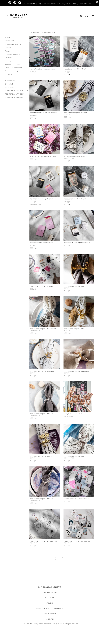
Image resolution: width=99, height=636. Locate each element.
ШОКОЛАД (9, 84)
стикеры (8, 76)
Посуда (7, 51)
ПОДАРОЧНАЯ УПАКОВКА (14, 94)
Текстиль (8, 57)
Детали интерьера (12, 71)
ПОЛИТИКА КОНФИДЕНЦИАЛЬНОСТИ (49, 608)
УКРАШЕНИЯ (9, 87)
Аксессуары (9, 61)
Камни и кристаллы (12, 64)
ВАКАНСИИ (49, 598)
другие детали (10, 80)
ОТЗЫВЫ (49, 603)
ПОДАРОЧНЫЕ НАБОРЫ (14, 97)
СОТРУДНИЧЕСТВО (49, 592)
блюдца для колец (11, 74)
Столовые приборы (12, 54)
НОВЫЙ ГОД (9, 41)
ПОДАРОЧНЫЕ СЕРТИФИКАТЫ (16, 91)
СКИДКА (8, 48)
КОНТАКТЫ (49, 619)
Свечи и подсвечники (13, 68)
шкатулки (8, 78)
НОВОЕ (7, 38)
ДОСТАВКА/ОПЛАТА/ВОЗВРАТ (49, 587)
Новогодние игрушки (13, 44)
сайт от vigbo (49, 630)
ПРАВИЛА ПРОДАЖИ (49, 614)
